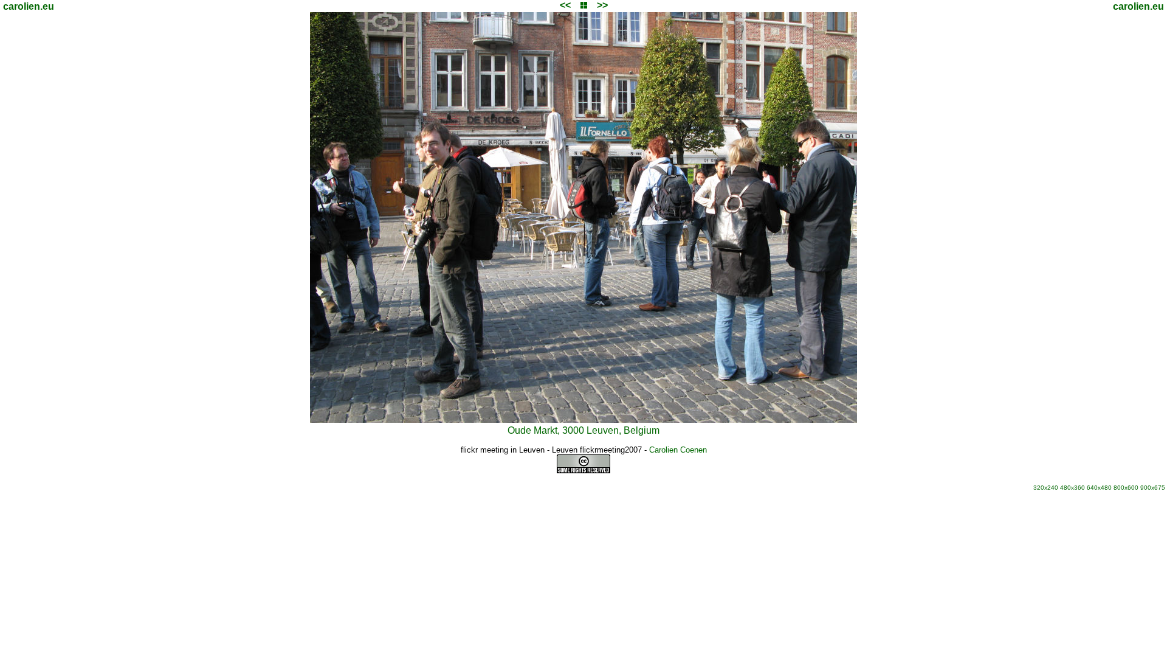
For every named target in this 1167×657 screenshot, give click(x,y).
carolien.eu (28, 6)
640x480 (1099, 487)
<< (565, 5)
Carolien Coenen (678, 449)
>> (602, 5)
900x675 (1152, 487)
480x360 (1072, 487)
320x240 (1045, 487)
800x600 (1126, 487)
